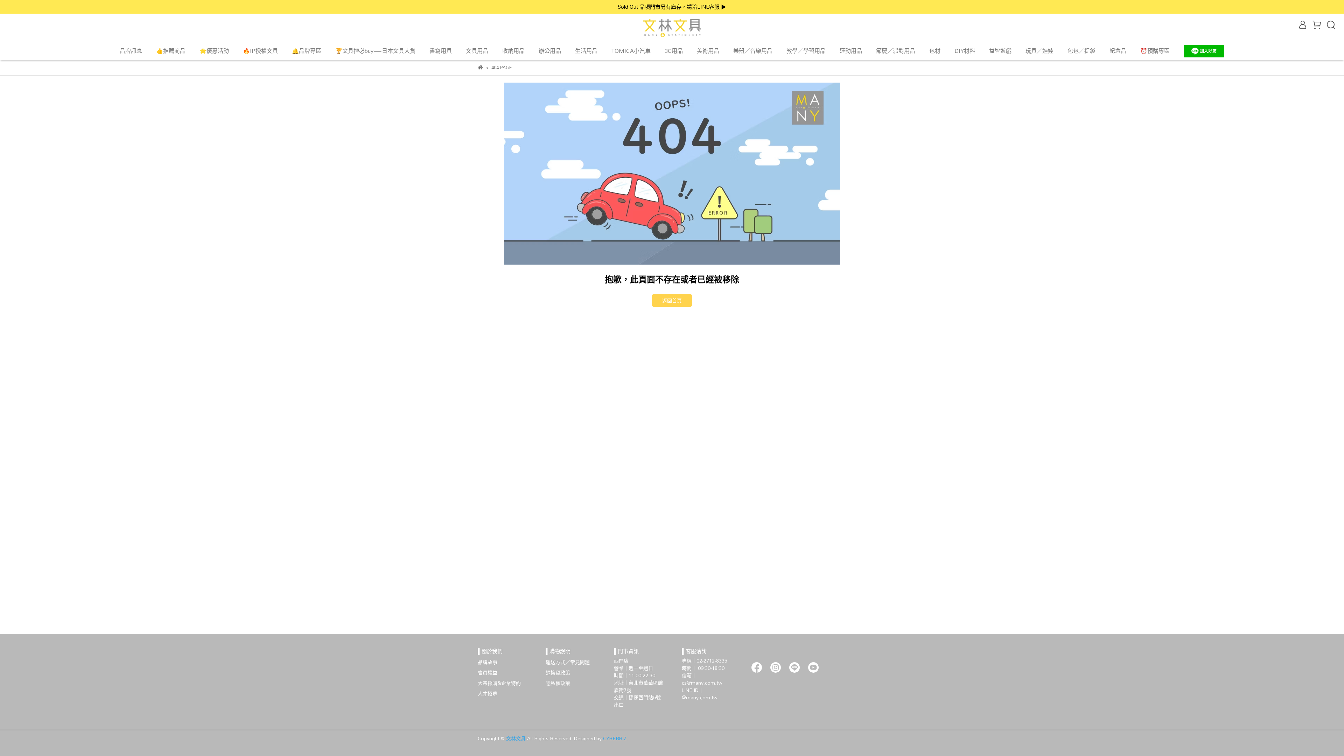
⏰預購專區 (1155, 51)
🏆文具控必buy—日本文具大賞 (375, 51)
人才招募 (487, 693)
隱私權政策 (558, 683)
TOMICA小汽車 (631, 51)
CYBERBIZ (614, 738)
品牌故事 (487, 662)
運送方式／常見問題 (568, 662)
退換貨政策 (558, 672)
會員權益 (487, 672)
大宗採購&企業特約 (499, 683)
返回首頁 (672, 300)
